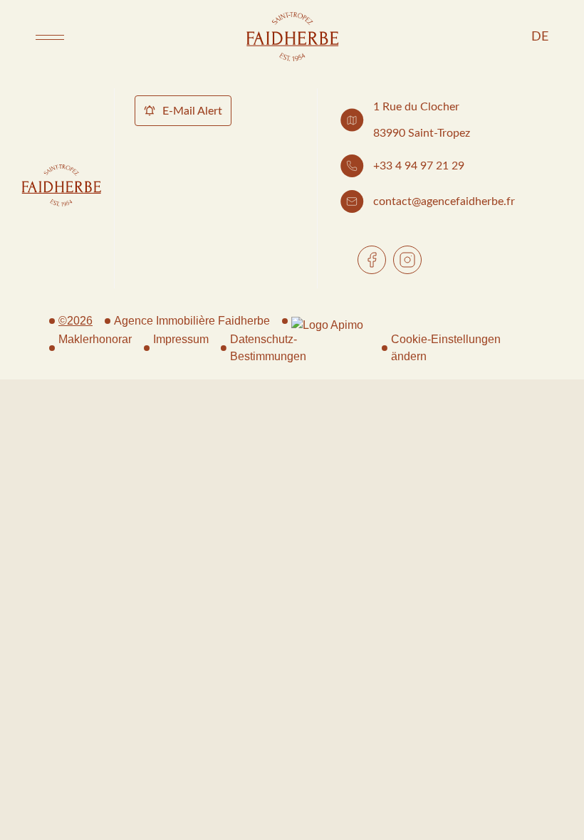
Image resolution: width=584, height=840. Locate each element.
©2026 (75, 321)
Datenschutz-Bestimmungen (268, 347)
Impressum (181, 339)
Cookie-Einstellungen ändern (446, 347)
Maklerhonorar (95, 339)
